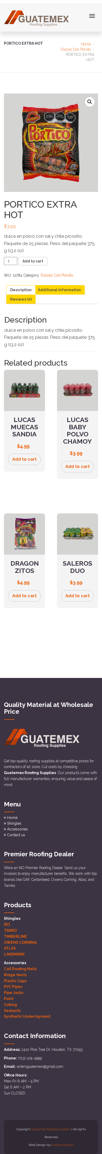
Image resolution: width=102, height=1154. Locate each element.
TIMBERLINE (15, 936)
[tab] (21, 290)
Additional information (59, 290)
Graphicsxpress (62, 1145)
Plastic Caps (15, 981)
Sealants (12, 1011)
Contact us (16, 835)
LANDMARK (14, 954)
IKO (7, 924)
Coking (10, 1005)
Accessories (17, 829)
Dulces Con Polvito (76, 49)
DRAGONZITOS (24, 567)
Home (86, 44)
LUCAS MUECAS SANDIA (24, 427)
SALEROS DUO (77, 567)
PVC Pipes (13, 987)
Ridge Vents (15, 975)
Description (21, 290)
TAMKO (10, 930)
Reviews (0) (21, 299)
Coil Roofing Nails (20, 969)
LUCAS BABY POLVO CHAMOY (77, 430)
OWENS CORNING (20, 942)
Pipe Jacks (13, 993)
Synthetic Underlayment (27, 1016)
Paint (9, 999)
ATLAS (10, 948)
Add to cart (32, 261)
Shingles (14, 823)
